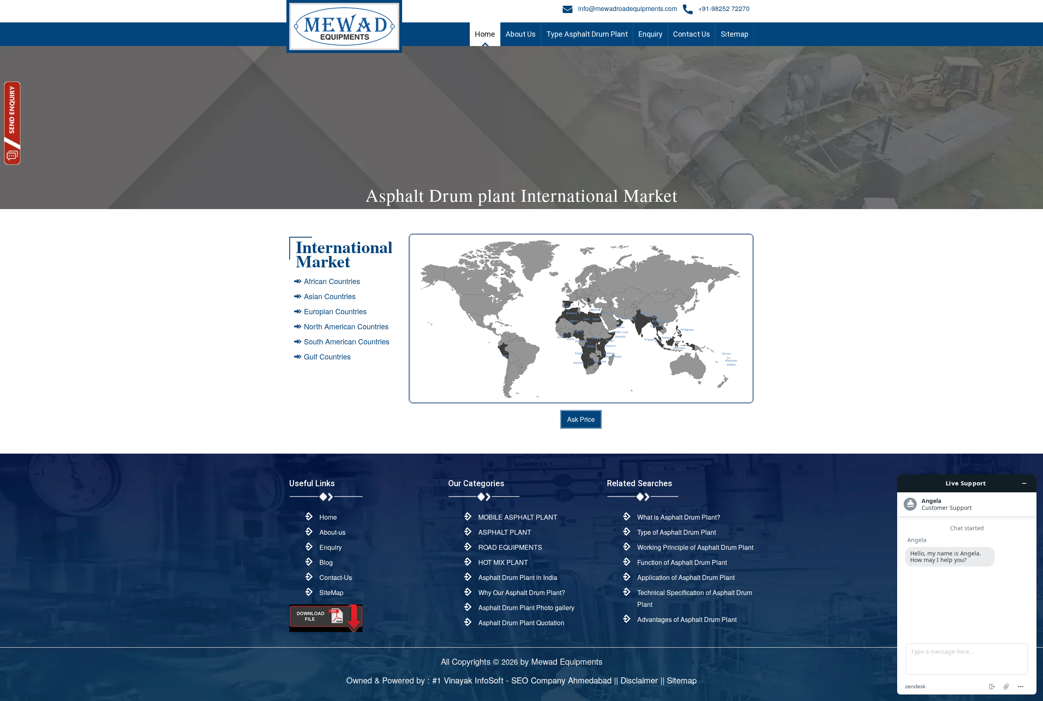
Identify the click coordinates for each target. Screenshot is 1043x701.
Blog (326, 562)
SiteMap (331, 592)
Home (485, 34)
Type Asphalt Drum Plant (587, 34)
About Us (521, 34)
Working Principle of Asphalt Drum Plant (695, 547)
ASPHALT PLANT (504, 532)
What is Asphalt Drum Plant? (678, 517)
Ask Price (581, 419)
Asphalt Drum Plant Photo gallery (526, 607)
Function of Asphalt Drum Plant (682, 562)
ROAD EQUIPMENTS (510, 547)
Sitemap (734, 34)
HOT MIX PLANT (503, 562)
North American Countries (346, 326)
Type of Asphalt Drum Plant (676, 532)
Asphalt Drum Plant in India (517, 577)
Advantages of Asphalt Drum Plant (687, 619)
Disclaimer (639, 680)
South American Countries (346, 341)
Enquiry (650, 34)
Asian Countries (330, 296)
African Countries (332, 281)
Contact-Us (335, 577)
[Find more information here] (967, 584)
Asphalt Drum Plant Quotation (521, 622)
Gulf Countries (327, 356)
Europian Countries (335, 311)
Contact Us (691, 34)
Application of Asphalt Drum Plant (686, 577)
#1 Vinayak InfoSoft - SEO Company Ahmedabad (522, 680)
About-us (332, 532)
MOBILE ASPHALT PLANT (517, 517)
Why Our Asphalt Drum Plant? (521, 592)
